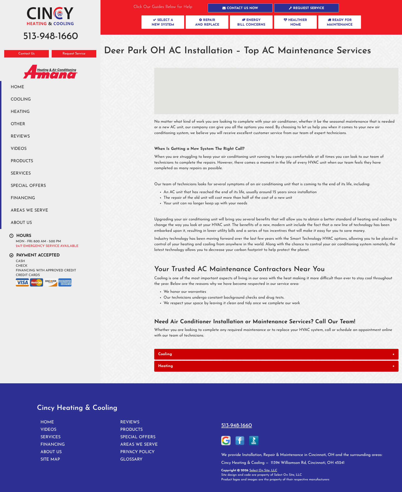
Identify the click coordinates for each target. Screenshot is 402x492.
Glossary (131, 460)
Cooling (21, 99)
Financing (23, 198)
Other (18, 124)
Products (22, 161)
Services (21, 173)
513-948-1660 (236, 425)
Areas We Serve (29, 210)
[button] (240, 7)
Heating (20, 112)
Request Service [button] (74, 53)
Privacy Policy (137, 452)
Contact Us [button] (26, 53)
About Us (21, 223)
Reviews (20, 136)
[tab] (276, 354)
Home (17, 87)
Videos (19, 149)
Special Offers (28, 186)
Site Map (50, 460)
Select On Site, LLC (263, 470)
